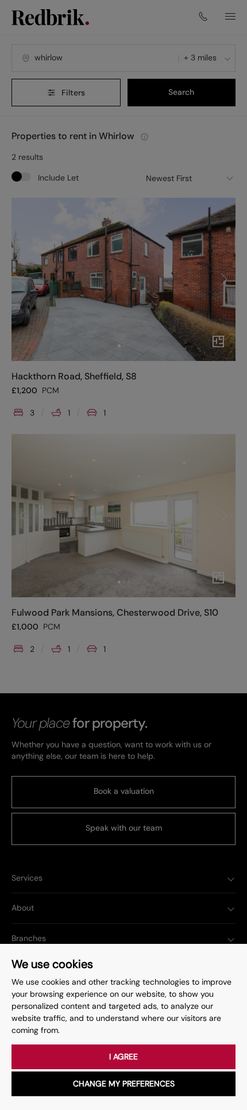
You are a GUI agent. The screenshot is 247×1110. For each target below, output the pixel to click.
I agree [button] (123, 1056)
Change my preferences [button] (124, 1083)
